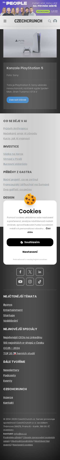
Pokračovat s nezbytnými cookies (30, 259)
